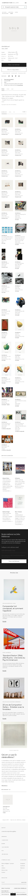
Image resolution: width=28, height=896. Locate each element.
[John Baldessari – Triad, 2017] (20, 325)
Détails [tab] (3, 88)
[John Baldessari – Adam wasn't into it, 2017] (7, 347)
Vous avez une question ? (9, 79)
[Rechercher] (24, 7)
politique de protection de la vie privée (7, 892)
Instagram (22, 863)
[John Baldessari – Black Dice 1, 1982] (7, 206)
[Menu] (25, 2)
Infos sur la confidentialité (21, 894)
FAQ (2, 865)
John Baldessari (6, 46)
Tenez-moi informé (14, 65)
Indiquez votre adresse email (10, 547)
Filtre (24, 111)
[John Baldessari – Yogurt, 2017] (20, 347)
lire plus (4, 621)
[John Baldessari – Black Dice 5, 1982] (7, 164)
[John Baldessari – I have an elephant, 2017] (7, 370)
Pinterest (22, 868)
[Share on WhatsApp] (19, 76)
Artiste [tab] (8, 88)
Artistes (10, 12)
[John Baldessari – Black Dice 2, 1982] (20, 185)
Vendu (9, 60)
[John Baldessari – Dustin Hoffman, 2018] (7, 439)
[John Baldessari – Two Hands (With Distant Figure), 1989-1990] (20, 254)
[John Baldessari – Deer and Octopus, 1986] (7, 302)
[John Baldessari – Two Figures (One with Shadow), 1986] (7, 278)
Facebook (22, 865)
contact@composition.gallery (9, 831)
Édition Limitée (11, 52)
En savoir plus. (20, 85)
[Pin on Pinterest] (15, 76)
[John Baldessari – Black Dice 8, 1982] (20, 122)
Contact (3, 872)
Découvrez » (4, 785)
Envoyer (23, 882)
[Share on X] (12, 76)
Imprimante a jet (12, 54)
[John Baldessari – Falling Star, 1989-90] (7, 254)
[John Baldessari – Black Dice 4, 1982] (20, 164)
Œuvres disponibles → (14, 70)
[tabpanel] (14, 99)
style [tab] (12, 88)
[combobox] (14, 7)
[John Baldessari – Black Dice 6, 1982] (20, 143)
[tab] (4, 113)
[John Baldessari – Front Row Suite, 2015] (7, 392)
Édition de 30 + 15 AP (12, 58)
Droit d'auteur (6, 888)
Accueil (4, 12)
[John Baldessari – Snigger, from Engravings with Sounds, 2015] (20, 206)
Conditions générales (20, 888)
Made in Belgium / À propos (8, 863)
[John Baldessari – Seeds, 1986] (20, 278)
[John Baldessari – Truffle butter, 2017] (20, 370)
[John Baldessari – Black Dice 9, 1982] (7, 122)
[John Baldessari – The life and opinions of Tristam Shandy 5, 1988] (7, 415)
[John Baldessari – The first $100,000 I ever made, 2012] (20, 392)
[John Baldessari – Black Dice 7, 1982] (7, 143)
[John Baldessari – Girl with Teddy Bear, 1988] (20, 302)
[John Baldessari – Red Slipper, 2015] (7, 325)
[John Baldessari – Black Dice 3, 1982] (7, 185)
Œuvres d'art (4, 870)
